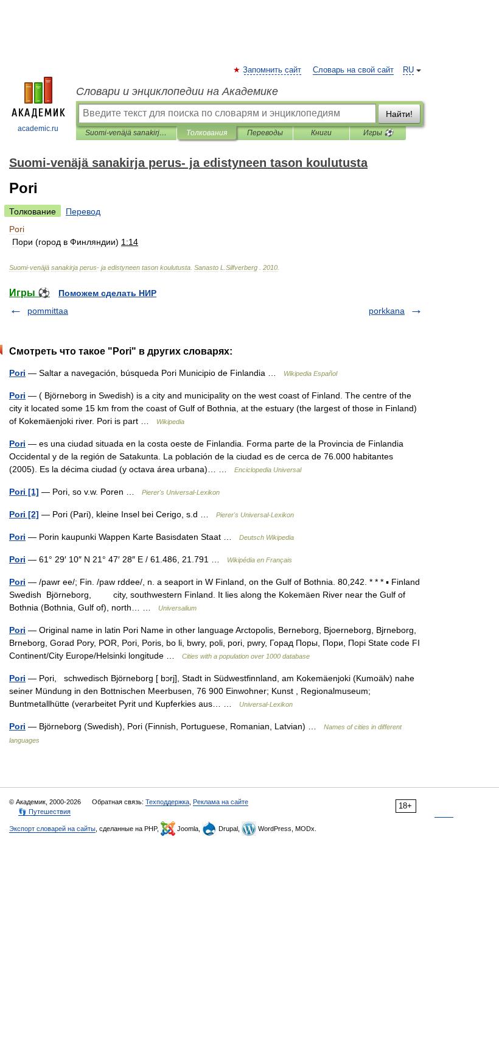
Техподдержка (167, 801)
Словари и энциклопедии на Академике (177, 91)
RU (408, 70)
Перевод (83, 211)
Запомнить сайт (272, 70)
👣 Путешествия (44, 811)
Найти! (399, 114)
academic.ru (38, 128)
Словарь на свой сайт (353, 70)
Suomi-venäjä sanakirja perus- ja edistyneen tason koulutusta (126, 133)
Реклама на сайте (220, 801)
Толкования (206, 133)
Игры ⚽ (378, 133)
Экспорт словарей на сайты (52, 828)
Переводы (265, 133)
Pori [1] (24, 492)
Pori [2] (24, 514)
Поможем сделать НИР (107, 293)
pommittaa (47, 311)
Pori (17, 373)
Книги (321, 133)
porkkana (387, 311)
